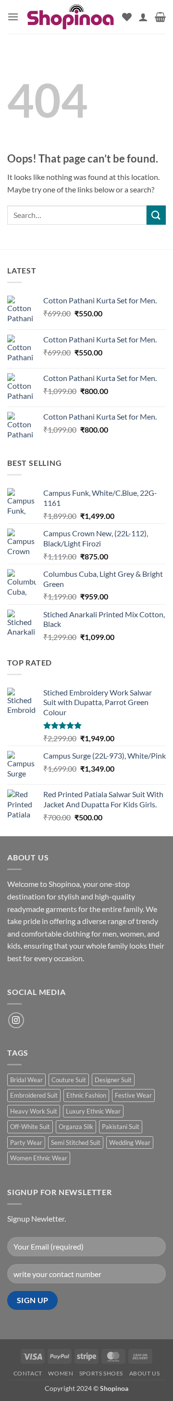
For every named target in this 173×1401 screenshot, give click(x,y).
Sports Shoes (101, 1373)
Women (60, 1373)
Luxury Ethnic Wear (93, 1111)
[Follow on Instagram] (16, 1020)
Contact (27, 1373)
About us (144, 1373)
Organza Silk (76, 1126)
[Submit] (156, 214)
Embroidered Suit (34, 1095)
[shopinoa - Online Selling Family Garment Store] (70, 16)
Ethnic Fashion (86, 1095)
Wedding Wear (129, 1142)
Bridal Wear (26, 1080)
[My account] (143, 16)
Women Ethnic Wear (38, 1158)
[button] (13, 16)
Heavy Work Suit (33, 1111)
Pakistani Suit (120, 1126)
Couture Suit (68, 1080)
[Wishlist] (127, 16)
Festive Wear (133, 1095)
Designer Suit (113, 1080)
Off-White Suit (30, 1126)
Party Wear (26, 1142)
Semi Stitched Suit (75, 1142)
